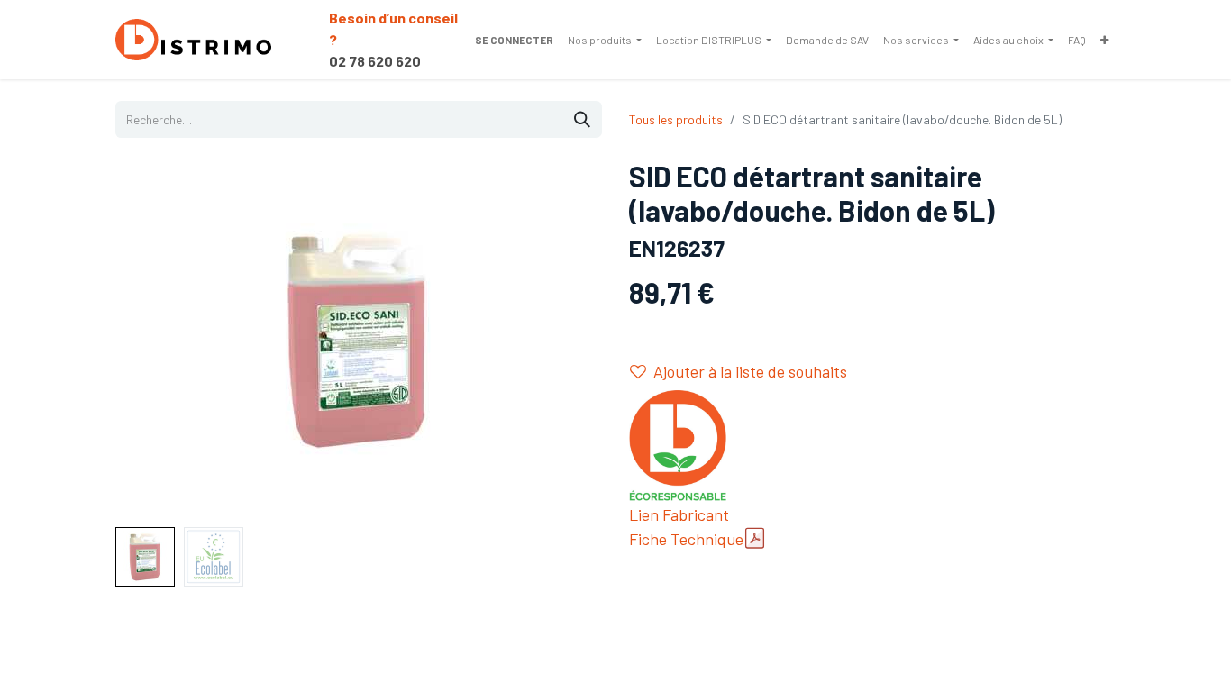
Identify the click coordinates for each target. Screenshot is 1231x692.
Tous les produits (676, 119)
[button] (151, 340)
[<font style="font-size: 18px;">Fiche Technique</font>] (754, 538)
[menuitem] (605, 39)
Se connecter (514, 39)
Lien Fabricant (679, 514)
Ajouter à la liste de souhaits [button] (750, 371)
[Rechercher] (582, 119)
